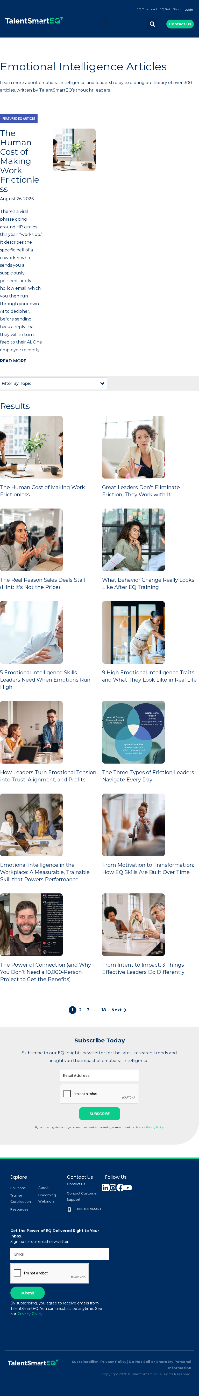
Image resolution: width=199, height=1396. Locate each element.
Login (188, 9)
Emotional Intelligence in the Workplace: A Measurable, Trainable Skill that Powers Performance (45, 872)
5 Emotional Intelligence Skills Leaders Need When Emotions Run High (45, 679)
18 (103, 1009)
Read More (13, 361)
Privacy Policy (155, 1127)
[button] (152, 24)
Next (116, 1009)
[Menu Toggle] (105, 21)
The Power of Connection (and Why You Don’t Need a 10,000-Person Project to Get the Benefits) (45, 972)
